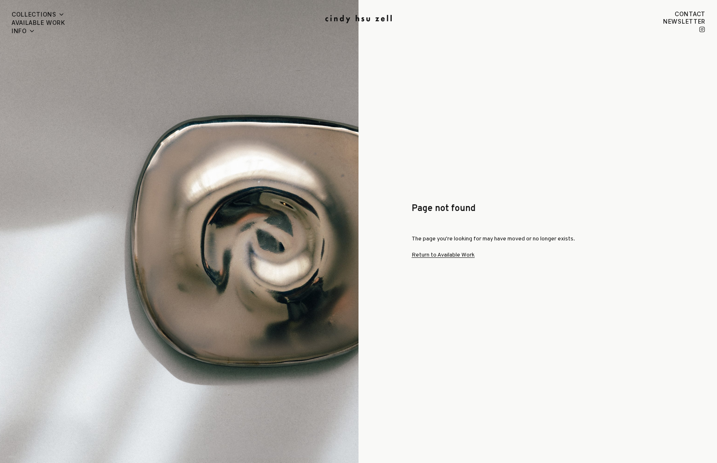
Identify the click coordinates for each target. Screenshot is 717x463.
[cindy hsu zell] (358, 19)
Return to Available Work (443, 255)
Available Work (38, 22)
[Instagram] (702, 29)
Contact (690, 13)
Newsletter (684, 21)
